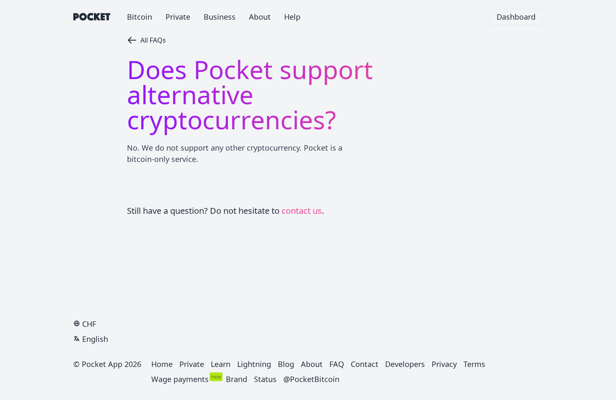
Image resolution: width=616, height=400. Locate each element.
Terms (474, 364)
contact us (302, 210)
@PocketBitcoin (311, 379)
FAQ (336, 364)
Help (292, 17)
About (260, 17)
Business (220, 17)
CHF (89, 324)
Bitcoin (139, 17)
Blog (286, 364)
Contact (364, 364)
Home (162, 364)
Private (178, 17)
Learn (220, 364)
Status (265, 379)
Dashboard (516, 17)
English (95, 339)
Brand (236, 379)
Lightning (254, 364)
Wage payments (180, 379)
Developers (405, 364)
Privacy (444, 364)
